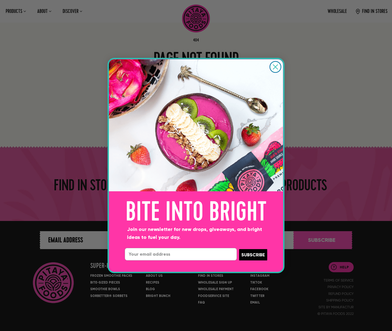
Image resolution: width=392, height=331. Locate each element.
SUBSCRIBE (253, 254)
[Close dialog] (275, 67)
